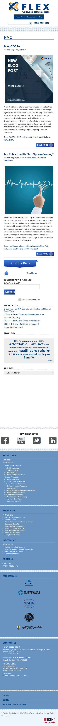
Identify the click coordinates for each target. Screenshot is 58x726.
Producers (31, 158)
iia (29, 617)
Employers (41, 158)
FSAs (6, 140)
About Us (19, 17)
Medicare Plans (12, 470)
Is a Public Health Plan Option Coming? (29, 154)
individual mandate (26, 354)
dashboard (14, 495)
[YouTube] (21, 440)
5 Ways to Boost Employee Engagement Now (24, 314)
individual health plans (13, 249)
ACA (27, 246)
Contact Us (31, 17)
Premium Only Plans (13, 499)
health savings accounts (30, 348)
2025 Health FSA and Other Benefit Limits (22, 321)
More (50, 361)
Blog (40, 17)
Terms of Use (5, 716)
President (34, 249)
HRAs (11, 140)
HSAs (41, 341)
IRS (16, 341)
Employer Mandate (29, 341)
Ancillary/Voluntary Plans (15, 482)
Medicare (15, 347)
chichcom (29, 592)
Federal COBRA (12, 488)
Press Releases (10, 566)
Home (6, 695)
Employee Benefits (37, 355)
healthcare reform (17, 246)
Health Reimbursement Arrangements (20, 490)
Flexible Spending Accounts (16, 486)
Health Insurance (12, 468)
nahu (29, 603)
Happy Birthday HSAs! (13, 327)
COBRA (12, 137)
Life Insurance (11, 472)
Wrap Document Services (15, 484)
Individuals (8, 160)
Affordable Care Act (39, 246)
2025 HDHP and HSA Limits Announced (21, 324)
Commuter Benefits (13, 501)
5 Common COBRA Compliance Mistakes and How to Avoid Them (27, 310)
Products (8, 463)
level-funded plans (41, 137)
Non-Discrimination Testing (16, 497)
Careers (7, 563)
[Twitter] (37, 440)
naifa (29, 582)
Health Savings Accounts (15, 474)
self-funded (27, 137)
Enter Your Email (12, 283)
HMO (18, 137)
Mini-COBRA (12, 46)
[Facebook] (5, 440)
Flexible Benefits (29, 7)
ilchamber (29, 628)
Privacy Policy (49, 713)
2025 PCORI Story (12, 317)
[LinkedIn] (53, 440)
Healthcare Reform (14, 704)
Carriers (7, 460)
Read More (42, 145)
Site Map (40, 713)
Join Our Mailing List (31, 299)
